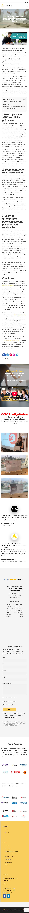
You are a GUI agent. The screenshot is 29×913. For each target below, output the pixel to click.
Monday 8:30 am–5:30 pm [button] (14, 604)
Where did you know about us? (10, 697)
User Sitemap (24, 909)
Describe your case (7, 683)
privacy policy (8, 724)
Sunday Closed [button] (14, 616)
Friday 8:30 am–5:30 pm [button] (14, 612)
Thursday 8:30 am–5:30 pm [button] (14, 610)
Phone (4, 670)
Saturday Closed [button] (14, 614)
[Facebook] (25, 2)
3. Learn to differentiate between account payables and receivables (14, 107)
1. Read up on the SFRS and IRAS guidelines (12, 102)
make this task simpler (8, 285)
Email (4, 664)
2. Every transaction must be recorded (13, 104)
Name (4, 657)
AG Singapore (5, 909)
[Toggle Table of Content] (23, 99)
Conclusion (7, 110)
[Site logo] (6, 5)
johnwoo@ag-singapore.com (11, 340)
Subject (4, 677)
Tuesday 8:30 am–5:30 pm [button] (15, 606)
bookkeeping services (20, 315)
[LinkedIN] (28, 2)
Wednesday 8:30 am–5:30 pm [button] (15, 608)
